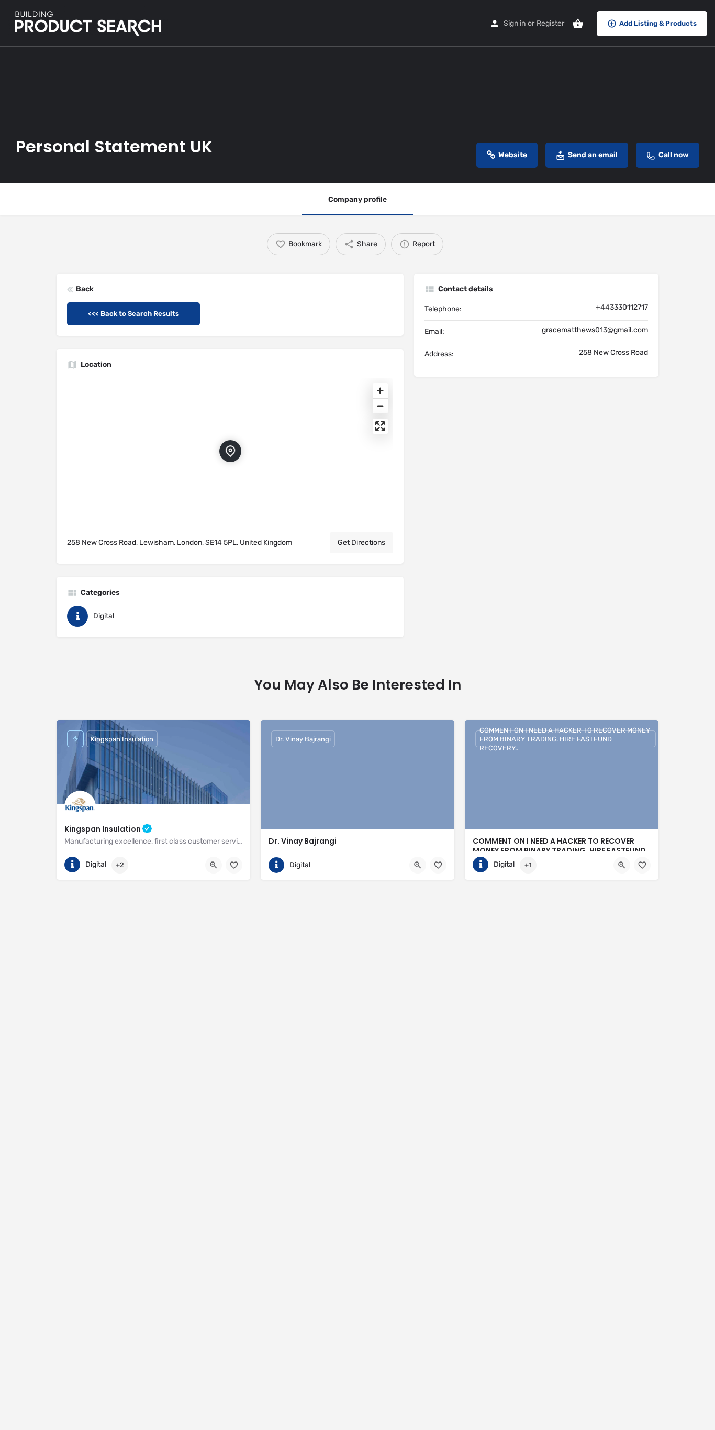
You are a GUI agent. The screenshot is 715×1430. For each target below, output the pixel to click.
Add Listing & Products (658, 23)
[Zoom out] (380, 405)
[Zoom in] (380, 390)
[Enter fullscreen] (380, 426)
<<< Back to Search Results (133, 314)
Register (550, 23)
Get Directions (361, 542)
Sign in (515, 23)
